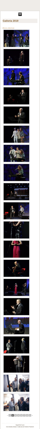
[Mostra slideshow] (8, 28)
